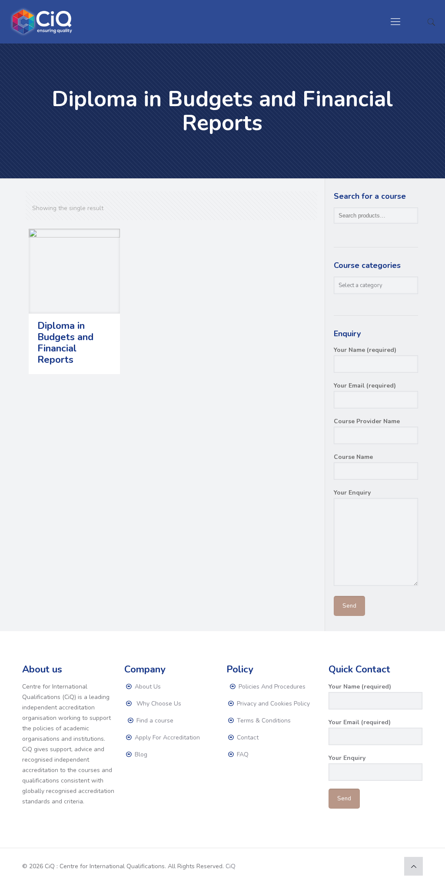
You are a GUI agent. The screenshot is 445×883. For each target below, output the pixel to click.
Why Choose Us (157, 703)
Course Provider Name (367, 421)
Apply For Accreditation (166, 737)
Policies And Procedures (271, 686)
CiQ (231, 866)
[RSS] (390, 866)
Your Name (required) (365, 350)
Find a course (154, 720)
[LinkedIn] (379, 866)
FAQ (242, 754)
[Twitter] (367, 866)
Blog (140, 754)
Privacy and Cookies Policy (272, 703)
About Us (147, 686)
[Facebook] (355, 866)
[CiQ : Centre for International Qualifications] (43, 21)
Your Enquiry (352, 492)
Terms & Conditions (263, 720)
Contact (247, 737)
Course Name (353, 457)
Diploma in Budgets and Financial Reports (65, 342)
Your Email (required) (365, 385)
